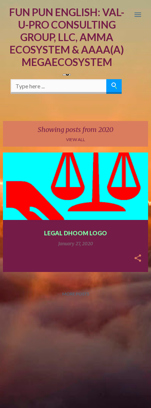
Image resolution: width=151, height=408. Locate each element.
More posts (75, 294)
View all (75, 139)
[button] (137, 258)
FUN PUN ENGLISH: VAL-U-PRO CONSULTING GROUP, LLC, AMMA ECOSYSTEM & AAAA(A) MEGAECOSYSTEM (66, 37)
